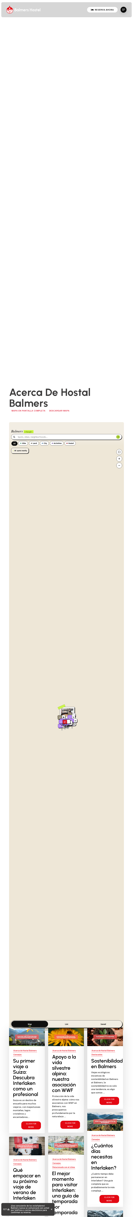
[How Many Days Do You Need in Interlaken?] (105, 1159)
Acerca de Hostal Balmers (25, 1051)
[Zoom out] (119, 465)
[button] (124, 9)
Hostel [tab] (71, 443)
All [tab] (14, 443)
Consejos (17, 1055)
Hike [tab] (24, 443)
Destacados (97, 1055)
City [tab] (45, 443)
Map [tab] (30, 1024)
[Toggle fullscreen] (119, 452)
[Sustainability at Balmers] (105, 1068)
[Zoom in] (119, 459)
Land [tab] (35, 443)
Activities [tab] (58, 443)
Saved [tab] (103, 1024)
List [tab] (66, 1024)
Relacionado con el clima (63, 1167)
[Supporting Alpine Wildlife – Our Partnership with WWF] (66, 1080)
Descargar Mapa (59, 410)
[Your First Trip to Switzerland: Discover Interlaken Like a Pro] (27, 1080)
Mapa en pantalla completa (28, 410)
